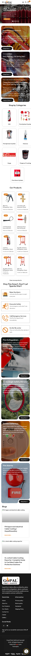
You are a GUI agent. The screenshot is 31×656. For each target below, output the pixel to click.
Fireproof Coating (25, 163)
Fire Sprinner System (9, 143)
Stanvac (25, 143)
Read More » (8, 535)
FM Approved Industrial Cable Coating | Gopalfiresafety (14, 529)
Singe (9, 163)
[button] (15, 280)
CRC (9, 124)
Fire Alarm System (17, 180)
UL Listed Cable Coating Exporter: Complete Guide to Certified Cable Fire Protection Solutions (15, 561)
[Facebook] (7, 625)
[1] (28, 2)
